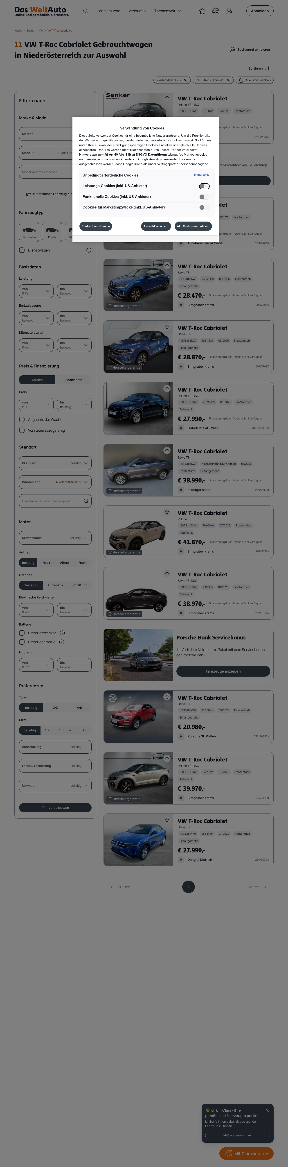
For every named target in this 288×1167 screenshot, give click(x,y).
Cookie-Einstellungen (96, 226)
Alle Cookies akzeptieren (193, 226)
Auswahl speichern (156, 226)
